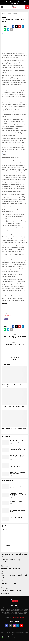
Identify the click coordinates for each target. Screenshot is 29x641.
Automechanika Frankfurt (10, 568)
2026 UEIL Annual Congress (11, 590)
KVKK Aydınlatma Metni (21, 637)
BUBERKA (15, 634)
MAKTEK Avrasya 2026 (9, 583)
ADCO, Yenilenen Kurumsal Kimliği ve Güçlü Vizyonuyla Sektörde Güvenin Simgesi (18, 510)
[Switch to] (20, 2)
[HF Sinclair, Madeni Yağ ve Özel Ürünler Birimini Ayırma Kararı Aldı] (5, 450)
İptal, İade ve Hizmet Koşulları (17, 638)
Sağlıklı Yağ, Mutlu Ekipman (16, 501)
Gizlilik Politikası (7, 638)
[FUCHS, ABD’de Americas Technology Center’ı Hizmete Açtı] (5, 442)
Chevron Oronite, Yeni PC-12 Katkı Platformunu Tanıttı (17, 472)
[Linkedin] (17, 625)
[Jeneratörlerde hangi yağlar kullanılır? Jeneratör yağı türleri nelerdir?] (5, 486)
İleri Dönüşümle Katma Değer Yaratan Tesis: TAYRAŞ (14, 345)
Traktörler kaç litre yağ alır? (16, 517)
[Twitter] (10, 625)
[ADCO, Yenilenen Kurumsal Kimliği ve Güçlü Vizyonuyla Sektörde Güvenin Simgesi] (5, 510)
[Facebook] (6, 625)
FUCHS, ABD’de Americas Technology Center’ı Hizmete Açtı (13, 385)
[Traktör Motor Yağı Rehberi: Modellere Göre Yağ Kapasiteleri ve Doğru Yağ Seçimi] (5, 495)
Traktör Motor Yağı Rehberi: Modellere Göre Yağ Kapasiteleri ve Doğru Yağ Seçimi (18, 494)
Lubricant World (8, 23)
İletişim (15, 1)
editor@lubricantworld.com (18, 617)
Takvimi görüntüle (5, 593)
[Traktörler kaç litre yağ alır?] (5, 519)
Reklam (6, 1)
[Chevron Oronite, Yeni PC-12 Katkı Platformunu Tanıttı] (5, 474)
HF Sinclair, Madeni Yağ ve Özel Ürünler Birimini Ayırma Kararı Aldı (13, 407)
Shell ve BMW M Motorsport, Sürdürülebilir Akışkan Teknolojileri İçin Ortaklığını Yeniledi (18, 465)
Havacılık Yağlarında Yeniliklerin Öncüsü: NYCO (14, 337)
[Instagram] (14, 625)
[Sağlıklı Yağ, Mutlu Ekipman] (5, 503)
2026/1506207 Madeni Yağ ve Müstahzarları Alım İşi (11, 560)
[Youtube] (21, 625)
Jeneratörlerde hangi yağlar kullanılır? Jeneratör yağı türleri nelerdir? (17, 486)
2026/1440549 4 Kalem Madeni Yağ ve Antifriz (14, 576)
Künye (2, 1)
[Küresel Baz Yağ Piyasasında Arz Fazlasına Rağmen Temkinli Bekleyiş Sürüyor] (5, 457)
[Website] (7, 319)
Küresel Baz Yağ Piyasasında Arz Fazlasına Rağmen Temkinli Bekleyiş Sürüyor (14, 429)
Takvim (11, 1)
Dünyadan (4, 17)
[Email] (5, 319)
